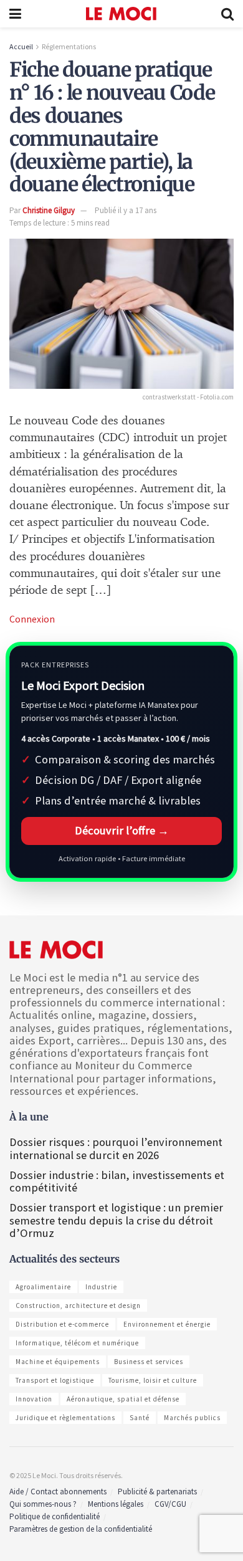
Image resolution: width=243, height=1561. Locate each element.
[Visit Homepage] (121, 14)
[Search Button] (227, 13)
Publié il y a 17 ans (125, 210)
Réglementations (69, 46)
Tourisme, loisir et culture (152, 1380)
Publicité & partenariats (157, 1491)
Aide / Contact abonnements (58, 1491)
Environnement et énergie (167, 1324)
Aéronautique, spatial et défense (123, 1399)
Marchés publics (192, 1417)
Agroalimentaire (43, 1286)
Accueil (21, 46)
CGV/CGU (170, 1504)
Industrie (101, 1286)
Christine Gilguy (48, 210)
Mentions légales (115, 1504)
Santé (140, 1417)
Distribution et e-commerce (62, 1324)
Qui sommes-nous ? (43, 1504)
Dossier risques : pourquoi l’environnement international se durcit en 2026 (115, 1148)
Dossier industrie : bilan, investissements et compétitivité (116, 1181)
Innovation (34, 1399)
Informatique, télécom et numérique (77, 1343)
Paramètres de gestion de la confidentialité (80, 1529)
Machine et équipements (58, 1361)
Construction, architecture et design (78, 1305)
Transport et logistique (55, 1380)
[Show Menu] (15, 13)
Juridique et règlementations (65, 1417)
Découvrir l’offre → (122, 830)
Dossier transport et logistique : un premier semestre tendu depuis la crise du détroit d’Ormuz (116, 1219)
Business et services (148, 1361)
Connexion (32, 619)
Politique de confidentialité (54, 1516)
